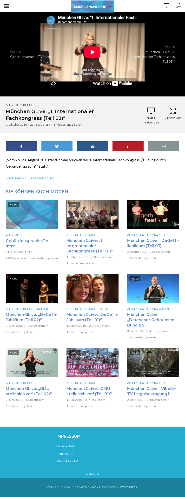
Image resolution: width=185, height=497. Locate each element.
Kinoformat (173, 118)
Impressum (64, 453)
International (17, 178)
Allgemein (14, 105)
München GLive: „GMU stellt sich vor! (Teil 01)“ (89, 391)
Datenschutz (66, 446)
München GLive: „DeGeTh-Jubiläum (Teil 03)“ (153, 243)
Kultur (164, 235)
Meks (96, 487)
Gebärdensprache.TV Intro (27, 243)
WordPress (128, 487)
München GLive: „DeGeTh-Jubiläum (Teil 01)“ (92, 317)
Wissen (164, 309)
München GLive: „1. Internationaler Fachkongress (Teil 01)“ (89, 245)
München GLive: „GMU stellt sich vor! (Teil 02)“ (29, 391)
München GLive (42, 178)
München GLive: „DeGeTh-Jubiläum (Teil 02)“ (32, 317)
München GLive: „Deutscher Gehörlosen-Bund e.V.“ (151, 319)
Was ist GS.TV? (67, 461)
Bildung (29, 105)
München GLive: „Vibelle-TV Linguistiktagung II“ (151, 391)
